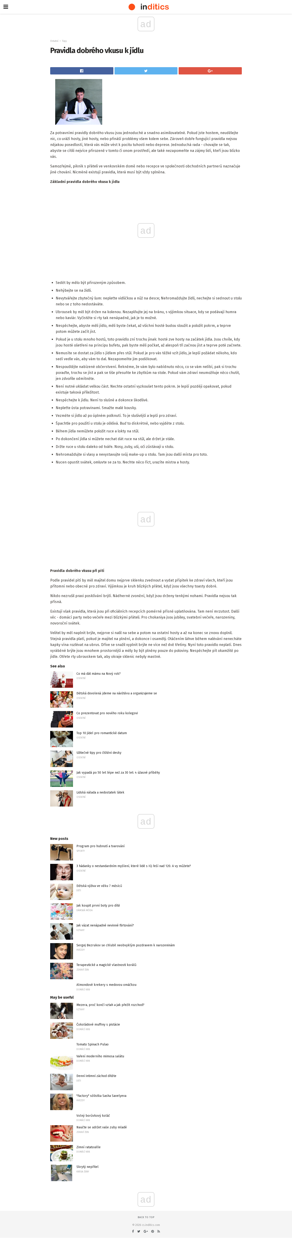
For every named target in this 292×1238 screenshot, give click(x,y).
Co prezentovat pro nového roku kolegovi (107, 713)
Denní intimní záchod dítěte (96, 1076)
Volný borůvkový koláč (93, 1116)
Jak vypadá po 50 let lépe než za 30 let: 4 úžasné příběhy (118, 773)
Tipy (64, 41)
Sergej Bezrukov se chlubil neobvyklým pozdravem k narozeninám (125, 945)
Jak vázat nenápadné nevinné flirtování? (105, 925)
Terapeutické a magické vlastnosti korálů (106, 965)
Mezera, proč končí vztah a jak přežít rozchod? (110, 1005)
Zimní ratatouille (88, 1147)
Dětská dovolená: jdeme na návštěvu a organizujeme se (116, 693)
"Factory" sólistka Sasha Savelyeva (101, 1096)
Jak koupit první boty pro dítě (98, 905)
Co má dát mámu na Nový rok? (98, 674)
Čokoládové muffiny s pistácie (98, 1024)
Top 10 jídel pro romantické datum (101, 733)
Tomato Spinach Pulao (92, 1044)
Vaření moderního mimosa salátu (100, 1056)
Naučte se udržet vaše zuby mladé (101, 1127)
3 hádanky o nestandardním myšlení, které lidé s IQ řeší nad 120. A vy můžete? (133, 866)
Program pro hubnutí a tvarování (100, 846)
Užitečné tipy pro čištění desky (98, 753)
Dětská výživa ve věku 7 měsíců (99, 886)
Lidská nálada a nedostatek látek (100, 792)
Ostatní (54, 41)
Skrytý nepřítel (87, 1167)
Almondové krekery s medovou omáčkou (106, 985)
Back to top (146, 1217)
